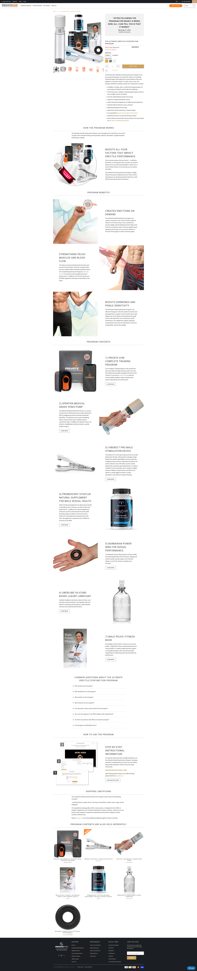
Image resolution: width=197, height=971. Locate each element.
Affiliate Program (75, 959)
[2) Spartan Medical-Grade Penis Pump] (121, 417)
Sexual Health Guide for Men (115, 961)
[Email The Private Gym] (64, 956)
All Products (111, 948)
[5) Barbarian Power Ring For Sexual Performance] (75, 555)
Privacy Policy (80, 967)
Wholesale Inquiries (76, 956)
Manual (108, 55)
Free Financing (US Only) (77, 953)
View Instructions (113, 780)
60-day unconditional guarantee (119, 120)
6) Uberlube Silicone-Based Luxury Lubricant (75, 594)
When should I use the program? (84, 703)
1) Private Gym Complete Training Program (118, 361)
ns (137, 113)
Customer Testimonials (95, 950)
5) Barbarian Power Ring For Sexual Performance (118, 547)
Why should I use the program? (84, 697)
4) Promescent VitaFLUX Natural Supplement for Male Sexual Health (75, 497)
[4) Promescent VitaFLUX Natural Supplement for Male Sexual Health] (121, 509)
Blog (24, 1)
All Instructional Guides (114, 945)
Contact (15, 1)
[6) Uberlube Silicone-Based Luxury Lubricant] (121, 601)
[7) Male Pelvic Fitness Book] (75, 648)
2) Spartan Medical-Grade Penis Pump (72, 405)
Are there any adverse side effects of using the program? (92, 719)
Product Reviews (112, 959)
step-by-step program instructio (126, 113)
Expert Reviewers (93, 953)
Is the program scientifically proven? (86, 725)
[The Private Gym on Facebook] (59, 956)
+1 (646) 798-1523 (6, 1)
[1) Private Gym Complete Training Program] (75, 371)
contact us (120, 776)
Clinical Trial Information (95, 945)
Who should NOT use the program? (85, 691)
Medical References (94, 948)
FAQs (20, 1)
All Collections (112, 953)
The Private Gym (60, 967)
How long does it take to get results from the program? (91, 708)
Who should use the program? (84, 686)
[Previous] (56, 39)
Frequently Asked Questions (78, 948)
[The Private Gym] (10, 5)
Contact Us (74, 961)
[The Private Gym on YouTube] (61, 956)
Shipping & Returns (76, 950)
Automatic (115, 55)
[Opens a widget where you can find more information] (191, 968)
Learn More (110, 384)
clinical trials (123, 375)
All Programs (111, 950)
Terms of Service (88, 967)
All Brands (111, 956)
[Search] (193, 5)
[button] (26, 6)
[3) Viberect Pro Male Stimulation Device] (75, 463)
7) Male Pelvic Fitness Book (120, 638)
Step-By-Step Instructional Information (115, 750)
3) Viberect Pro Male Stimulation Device (119, 449)
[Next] (101, 39)
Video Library (93, 956)
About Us (73, 945)
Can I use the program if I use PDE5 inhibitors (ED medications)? (94, 714)
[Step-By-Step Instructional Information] (75, 763)
